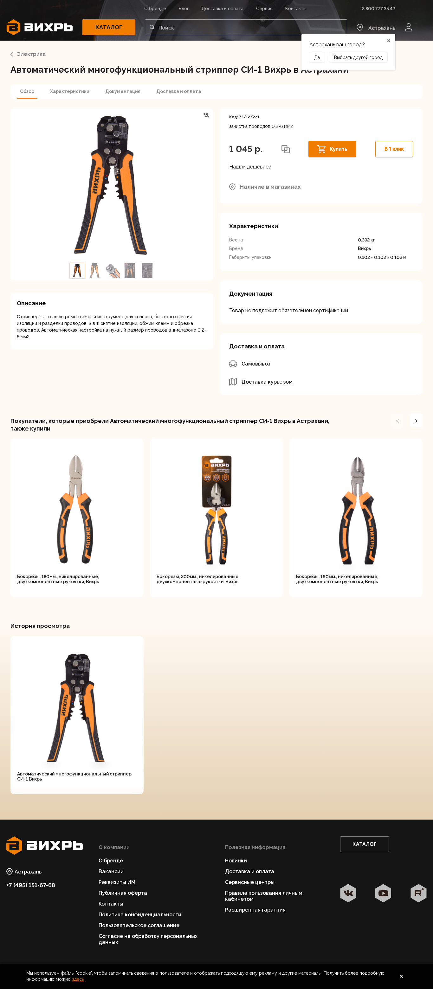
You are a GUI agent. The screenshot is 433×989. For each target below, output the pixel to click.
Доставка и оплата (222, 8)
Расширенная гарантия (255, 910)
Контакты (296, 8)
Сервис (264, 8)
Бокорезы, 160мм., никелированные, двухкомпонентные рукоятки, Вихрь (337, 579)
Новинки (236, 861)
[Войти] (408, 27)
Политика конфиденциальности (140, 915)
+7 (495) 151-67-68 (30, 885)
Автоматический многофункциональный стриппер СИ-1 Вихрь (74, 776)
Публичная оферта (123, 893)
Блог (184, 8)
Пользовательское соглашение (139, 925)
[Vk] (348, 894)
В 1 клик (394, 149)
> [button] (416, 420)
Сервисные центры (250, 882)
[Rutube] (418, 894)
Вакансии (111, 871)
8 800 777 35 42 (378, 8)
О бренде (155, 8)
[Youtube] (383, 894)
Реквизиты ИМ (117, 882)
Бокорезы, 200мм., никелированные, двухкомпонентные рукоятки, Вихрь (198, 579)
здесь (78, 979)
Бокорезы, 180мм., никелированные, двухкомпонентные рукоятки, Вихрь (58, 579)
